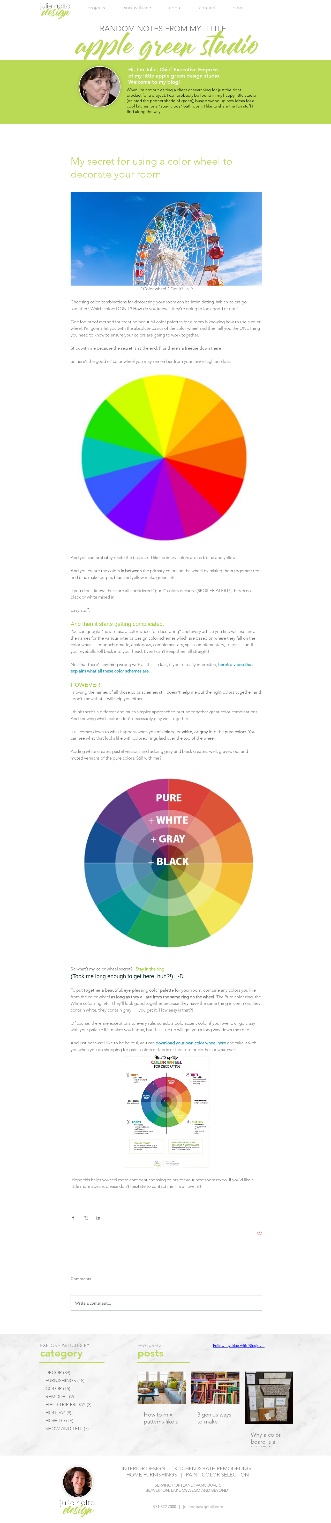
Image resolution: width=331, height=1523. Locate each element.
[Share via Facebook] (73, 1217)
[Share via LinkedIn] (98, 1217)
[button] (137, 7)
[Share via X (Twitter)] (85, 1217)
